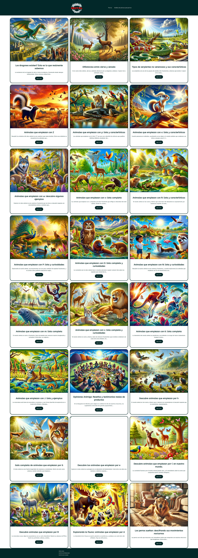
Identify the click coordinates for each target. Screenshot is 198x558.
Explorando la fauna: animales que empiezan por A (99, 532)
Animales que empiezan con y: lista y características (99, 132)
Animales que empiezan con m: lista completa (39, 331)
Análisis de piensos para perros (122, 7)
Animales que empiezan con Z (39, 132)
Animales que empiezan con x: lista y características (159, 132)
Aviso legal (61, 551)
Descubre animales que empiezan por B (39, 532)
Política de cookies (63, 555)
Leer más (39, 78)
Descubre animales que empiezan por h (159, 398)
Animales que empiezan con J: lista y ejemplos (39, 398)
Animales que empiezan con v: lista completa (99, 197)
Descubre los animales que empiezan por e (99, 465)
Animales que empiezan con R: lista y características (159, 197)
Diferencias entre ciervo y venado (99, 67)
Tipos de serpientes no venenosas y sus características (159, 67)
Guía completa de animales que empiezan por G (39, 465)
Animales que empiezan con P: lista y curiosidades (39, 264)
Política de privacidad (64, 553)
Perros (110, 7)
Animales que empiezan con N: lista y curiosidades (159, 264)
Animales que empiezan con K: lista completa (159, 331)
